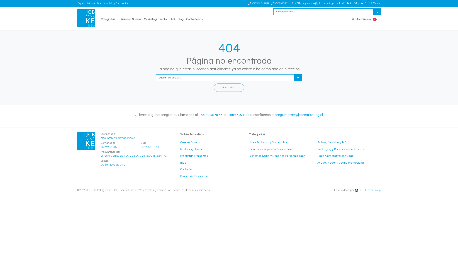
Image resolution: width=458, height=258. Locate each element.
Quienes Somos (131, 19)
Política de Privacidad (194, 176)
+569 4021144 (238, 115)
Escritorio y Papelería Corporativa (270, 149)
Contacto (186, 169)
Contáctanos (194, 19)
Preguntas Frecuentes (194, 155)
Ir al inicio (229, 87)
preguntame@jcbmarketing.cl (299, 115)
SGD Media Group (370, 190)
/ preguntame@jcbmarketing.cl (315, 3)
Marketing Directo (155, 19)
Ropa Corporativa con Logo (335, 155)
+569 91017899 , (211, 115)
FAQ (172, 19)
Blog (180, 19)
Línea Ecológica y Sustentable (268, 142)
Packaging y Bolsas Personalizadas (340, 149)
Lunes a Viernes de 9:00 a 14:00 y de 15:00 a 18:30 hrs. (134, 155)
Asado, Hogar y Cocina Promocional (340, 162)
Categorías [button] (108, 19)
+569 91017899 (260, 3)
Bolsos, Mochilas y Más (332, 142)
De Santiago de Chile (113, 164)
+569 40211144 (283, 3)
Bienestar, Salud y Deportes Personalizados (277, 155)
